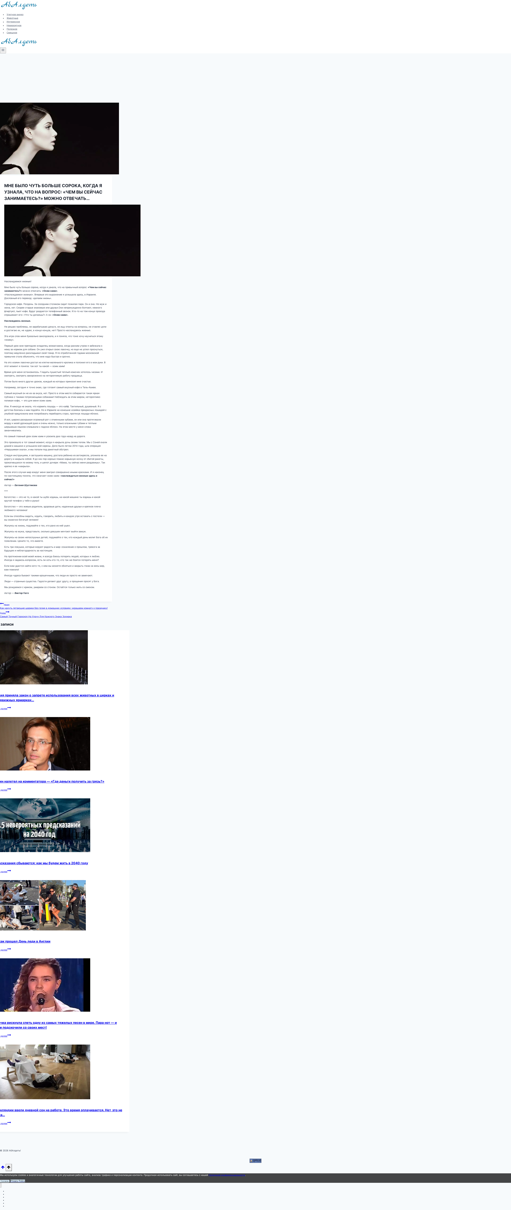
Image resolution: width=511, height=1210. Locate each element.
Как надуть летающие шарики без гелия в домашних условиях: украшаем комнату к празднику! (54, 606)
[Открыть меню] (3, 50)
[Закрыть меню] (0, 1185)
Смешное (12, 32)
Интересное (13, 22)
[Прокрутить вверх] (3, 1168)
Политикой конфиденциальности (227, 1175)
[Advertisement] (255, 73)
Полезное (12, 29)
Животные (12, 18)
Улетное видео (15, 14)
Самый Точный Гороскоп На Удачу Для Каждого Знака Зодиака (36, 615)
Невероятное (14, 25)
